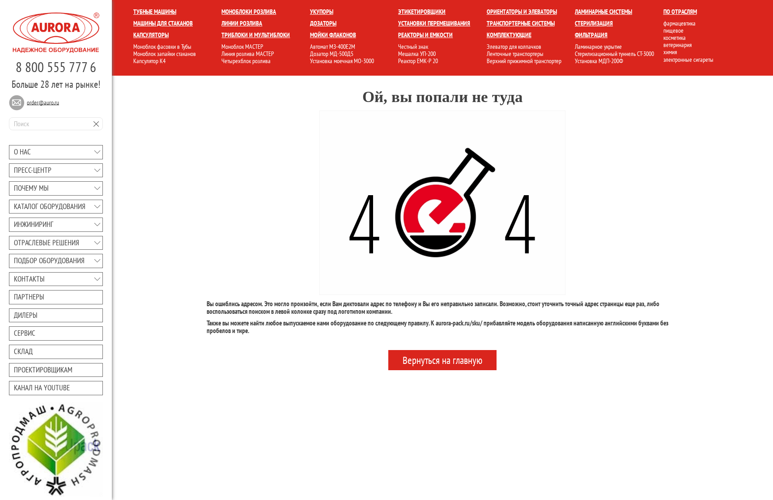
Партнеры (29, 297)
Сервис (24, 333)
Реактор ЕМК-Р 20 (418, 61)
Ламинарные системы (603, 12)
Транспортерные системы (521, 23)
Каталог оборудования (49, 206)
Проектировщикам (43, 370)
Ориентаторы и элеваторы (522, 12)
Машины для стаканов (163, 23)
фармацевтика (679, 23)
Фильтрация (591, 35)
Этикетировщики (422, 12)
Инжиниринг (33, 224)
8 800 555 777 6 (56, 67)
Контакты (29, 279)
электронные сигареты (688, 60)
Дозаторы (323, 23)
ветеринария (677, 45)
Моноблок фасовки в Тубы (162, 47)
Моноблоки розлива (248, 12)
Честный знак (413, 47)
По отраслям (680, 12)
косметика (674, 38)
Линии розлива (241, 23)
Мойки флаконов (333, 35)
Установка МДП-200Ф (599, 61)
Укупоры (321, 12)
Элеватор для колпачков (514, 47)
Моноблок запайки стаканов (164, 54)
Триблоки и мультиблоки (255, 35)
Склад (23, 351)
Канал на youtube (42, 388)
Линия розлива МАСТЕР (247, 54)
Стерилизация (594, 23)
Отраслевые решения (46, 243)
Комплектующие (509, 35)
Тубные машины (154, 12)
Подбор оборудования (49, 260)
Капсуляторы (151, 35)
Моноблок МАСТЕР (242, 47)
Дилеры (26, 315)
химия (670, 52)
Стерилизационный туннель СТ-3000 (614, 54)
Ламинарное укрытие (598, 47)
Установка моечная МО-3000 (342, 61)
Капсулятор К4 (149, 61)
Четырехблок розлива (246, 61)
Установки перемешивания (434, 23)
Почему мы (31, 188)
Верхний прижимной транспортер (524, 61)
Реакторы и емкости (425, 35)
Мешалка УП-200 (417, 54)
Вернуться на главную (442, 360)
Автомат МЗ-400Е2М (332, 47)
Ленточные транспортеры (515, 54)
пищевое (673, 30)
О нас (22, 152)
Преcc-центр (32, 170)
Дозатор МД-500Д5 (331, 54)
